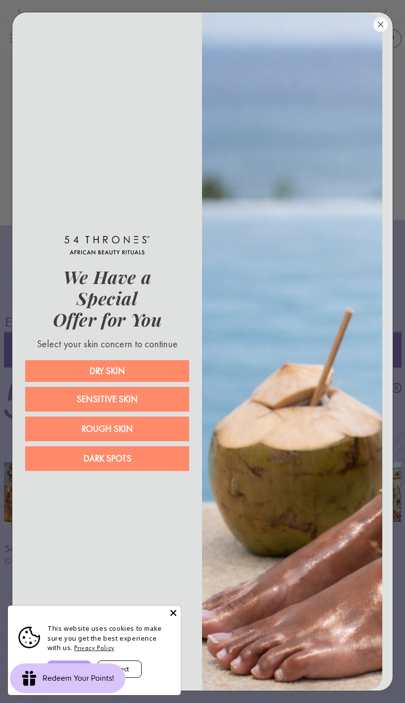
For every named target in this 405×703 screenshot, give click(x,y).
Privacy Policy (94, 648)
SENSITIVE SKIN (107, 399)
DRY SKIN (107, 370)
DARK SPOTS (107, 458)
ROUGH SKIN (107, 428)
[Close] (173, 613)
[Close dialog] (380, 24)
